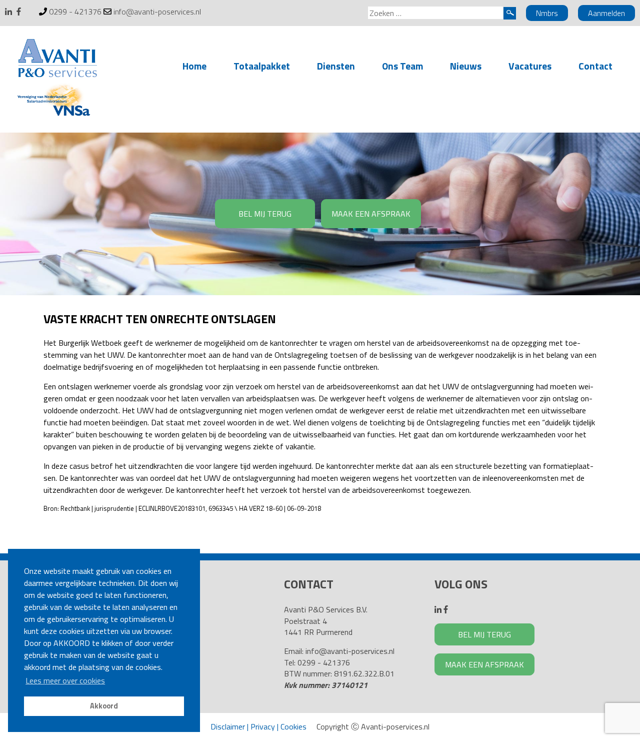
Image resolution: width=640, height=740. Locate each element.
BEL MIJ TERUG (265, 214)
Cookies (293, 726)
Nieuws (466, 66)
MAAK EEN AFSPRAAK (371, 214)
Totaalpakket (262, 66)
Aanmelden (606, 13)
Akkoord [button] (104, 705)
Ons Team (402, 66)
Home (194, 66)
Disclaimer (227, 726)
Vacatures (530, 66)
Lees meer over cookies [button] (65, 680)
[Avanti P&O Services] (58, 60)
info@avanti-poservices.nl (157, 12)
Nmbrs (547, 13)
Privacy (262, 726)
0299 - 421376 (75, 12)
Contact (595, 66)
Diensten (336, 66)
